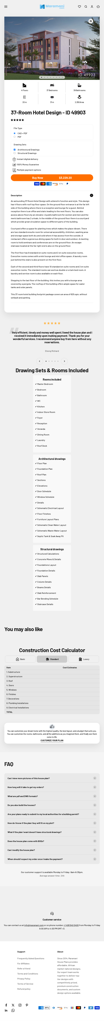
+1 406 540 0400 (71, 925)
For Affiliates (23, 963)
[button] (17, 120)
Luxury (86, 659)
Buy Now (52, 177)
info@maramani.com (34, 925)
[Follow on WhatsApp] (13, 1010)
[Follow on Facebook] (6, 1005)
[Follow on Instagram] (20, 1005)
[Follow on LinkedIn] (6, 1010)
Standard (54, 659)
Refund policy (23, 989)
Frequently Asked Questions (30, 958)
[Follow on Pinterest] (27, 1005)
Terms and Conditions (27, 973)
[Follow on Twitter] (13, 1005)
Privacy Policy (23, 978)
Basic (22, 659)
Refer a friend (23, 968)
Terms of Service (25, 983)
